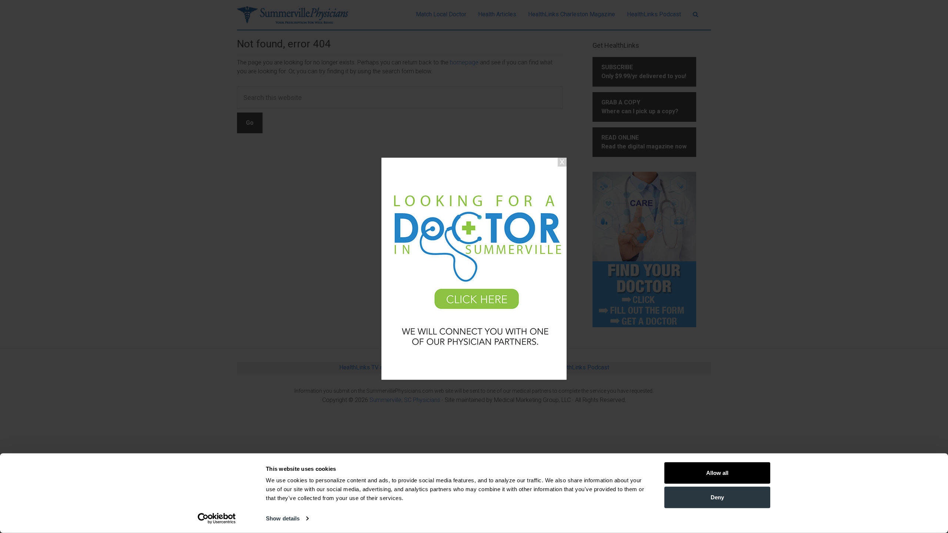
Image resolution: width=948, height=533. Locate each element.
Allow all (717, 473)
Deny (717, 497)
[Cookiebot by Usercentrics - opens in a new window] (216, 518)
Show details (283, 518)
